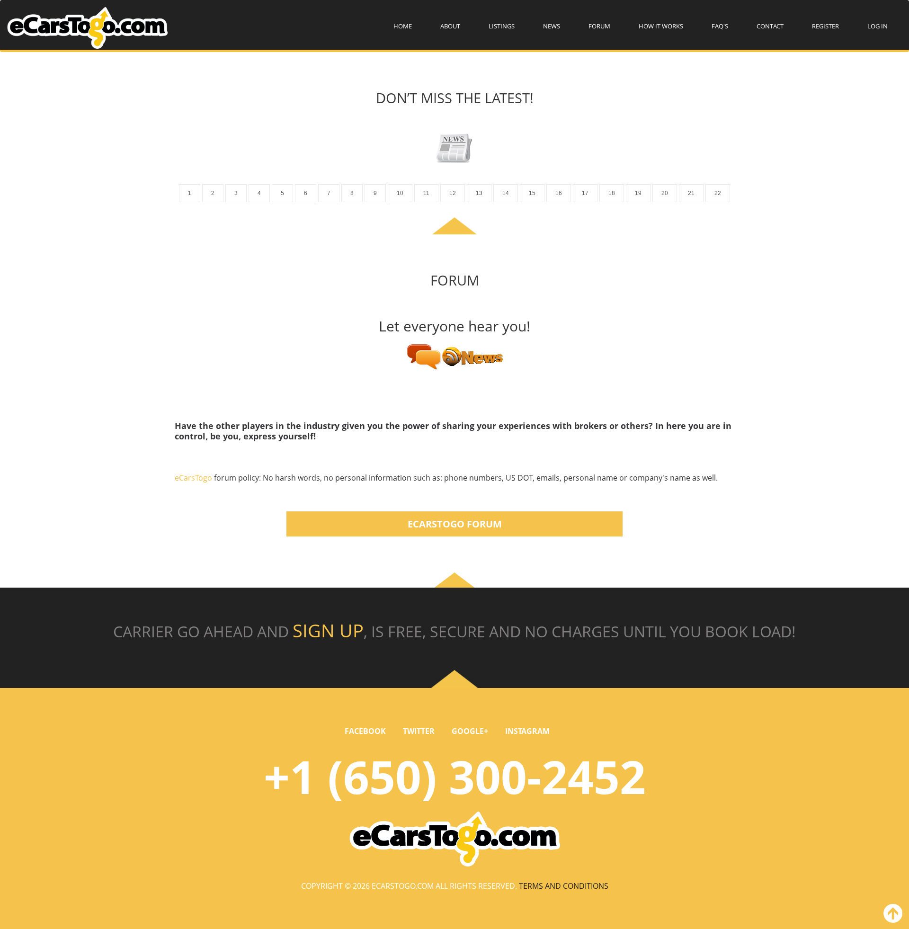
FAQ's (720, 26)
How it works (661, 26)
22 (717, 193)
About (450, 26)
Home (402, 26)
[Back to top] (891, 915)
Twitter (419, 731)
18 (611, 193)
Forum (599, 26)
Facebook (365, 731)
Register (825, 26)
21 (691, 193)
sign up (328, 630)
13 (479, 193)
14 (505, 193)
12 (452, 193)
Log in (877, 26)
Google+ (470, 731)
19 (638, 193)
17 (585, 193)
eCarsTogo (194, 478)
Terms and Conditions (563, 886)
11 (426, 193)
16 (558, 193)
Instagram (527, 731)
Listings (502, 26)
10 (400, 193)
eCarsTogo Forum (455, 524)
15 (532, 193)
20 (664, 193)
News (551, 26)
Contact (770, 26)
